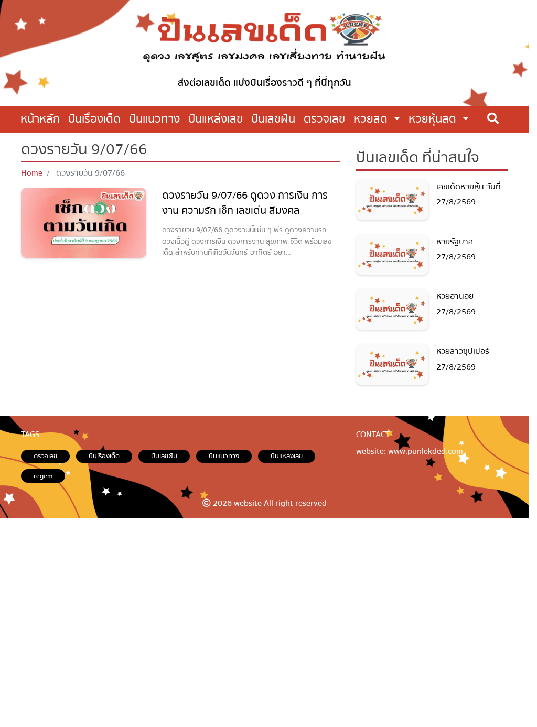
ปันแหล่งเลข (287, 456)
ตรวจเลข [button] (324, 119)
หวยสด (372, 119)
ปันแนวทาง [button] (154, 119)
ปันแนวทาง (224, 456)
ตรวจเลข (45, 456)
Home (31, 173)
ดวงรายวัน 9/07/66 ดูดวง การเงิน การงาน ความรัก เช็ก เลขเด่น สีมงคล (245, 203)
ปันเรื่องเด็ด (104, 456)
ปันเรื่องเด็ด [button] (94, 119)
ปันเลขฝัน (164, 456)
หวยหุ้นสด (434, 119)
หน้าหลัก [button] (40, 119)
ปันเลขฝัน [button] (273, 119)
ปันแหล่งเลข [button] (215, 119)
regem (43, 476)
